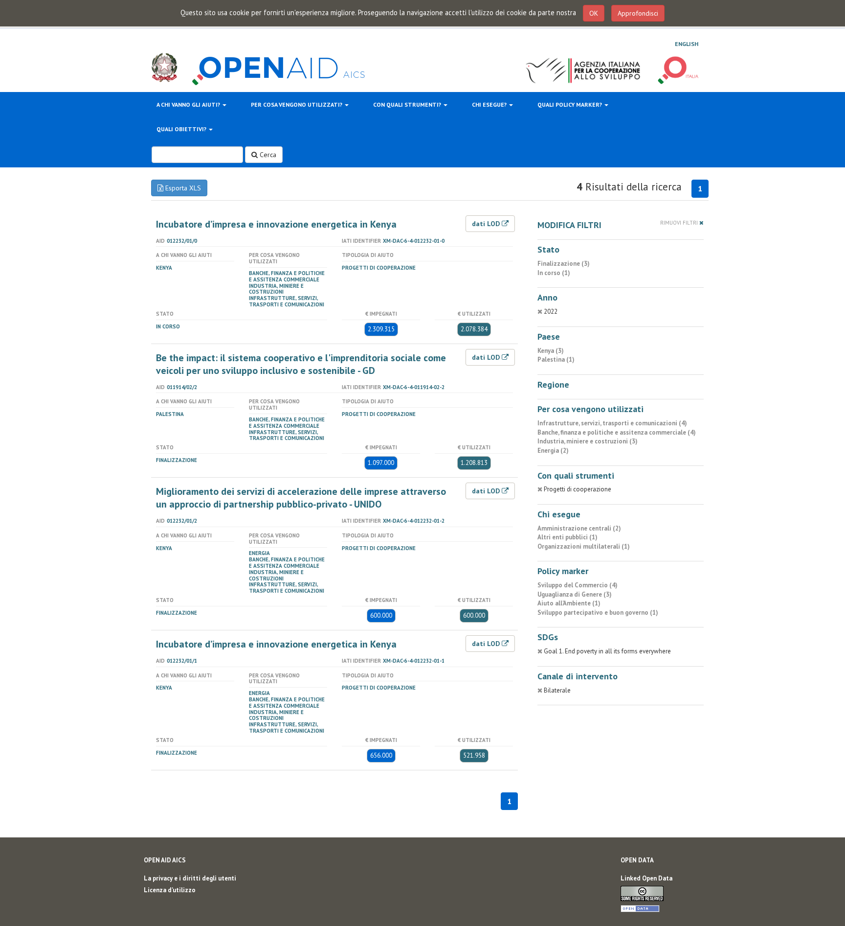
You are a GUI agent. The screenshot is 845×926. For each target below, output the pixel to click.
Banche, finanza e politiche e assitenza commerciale (287, 276)
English (686, 43)
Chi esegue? (490, 104)
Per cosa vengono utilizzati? (297, 104)
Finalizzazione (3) (563, 263)
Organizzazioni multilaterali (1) (583, 546)
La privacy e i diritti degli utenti (190, 878)
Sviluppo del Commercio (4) (577, 585)
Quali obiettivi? (182, 129)
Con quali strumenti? (408, 104)
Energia (259, 553)
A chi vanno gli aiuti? (189, 104)
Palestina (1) (556, 359)
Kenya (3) (550, 351)
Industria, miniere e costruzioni (276, 289)
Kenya (164, 267)
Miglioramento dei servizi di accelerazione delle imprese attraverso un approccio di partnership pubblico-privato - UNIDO (301, 497)
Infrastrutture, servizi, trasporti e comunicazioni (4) (612, 423)
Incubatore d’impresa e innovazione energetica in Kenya (276, 224)
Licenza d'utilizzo (170, 890)
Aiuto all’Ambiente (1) (568, 603)
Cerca (267, 154)
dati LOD (487, 223)
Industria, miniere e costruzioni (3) (587, 441)
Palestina (170, 414)
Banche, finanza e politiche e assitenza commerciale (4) (616, 432)
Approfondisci (638, 13)
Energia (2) (553, 450)
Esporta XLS (182, 188)
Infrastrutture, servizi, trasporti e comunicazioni (286, 301)
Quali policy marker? (570, 104)
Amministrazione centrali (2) (579, 528)
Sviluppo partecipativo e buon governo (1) (597, 612)
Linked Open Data (646, 878)
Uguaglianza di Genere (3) (574, 594)
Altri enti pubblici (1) (567, 537)
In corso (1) (553, 273)
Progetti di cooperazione (379, 267)
